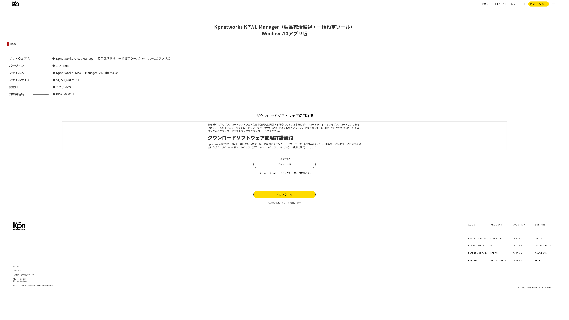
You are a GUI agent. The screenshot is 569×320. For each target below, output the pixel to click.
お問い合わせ (284, 194)
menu (553, 3)
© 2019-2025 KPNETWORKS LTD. (535, 287)
